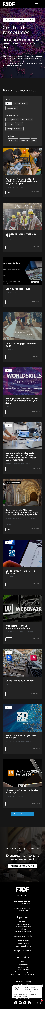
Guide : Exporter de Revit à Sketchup (20, 572)
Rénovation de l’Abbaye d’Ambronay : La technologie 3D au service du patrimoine (21, 512)
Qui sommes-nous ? (23, 924)
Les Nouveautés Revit (17, 288)
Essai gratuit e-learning (23, 946)
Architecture (20, 103)
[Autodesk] (22, 903)
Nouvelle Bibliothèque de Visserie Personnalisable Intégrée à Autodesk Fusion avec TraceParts (21, 456)
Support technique (23, 967)
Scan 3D (10, 124)
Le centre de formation (23, 927)
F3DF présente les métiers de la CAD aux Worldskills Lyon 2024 (21, 400)
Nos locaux (23, 929)
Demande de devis (23, 944)
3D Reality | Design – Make (23, 936)
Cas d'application (13, 482)
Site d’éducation (23, 984)
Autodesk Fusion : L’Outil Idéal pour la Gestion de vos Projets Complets (21, 181)
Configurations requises (23, 972)
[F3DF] (22, 889)
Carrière (23, 934)
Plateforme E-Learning (23, 982)
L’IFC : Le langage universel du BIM (20, 344)
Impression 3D (26, 119)
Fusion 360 (13, 140)
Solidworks (25, 140)
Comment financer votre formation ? (23, 974)
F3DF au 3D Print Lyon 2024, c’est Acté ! (21, 736)
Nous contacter (22, 895)
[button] (36, 4)
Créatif (19, 124)
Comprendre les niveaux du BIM (21, 235)
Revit (34, 140)
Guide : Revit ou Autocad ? (20, 680)
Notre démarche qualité (23, 931)
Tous (9, 103)
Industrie (11, 108)
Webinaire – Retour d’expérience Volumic (17, 626)
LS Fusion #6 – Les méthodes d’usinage (21, 791)
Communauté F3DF (23, 969)
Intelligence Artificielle (14, 129)
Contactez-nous (23, 965)
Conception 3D (12, 119)
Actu (8, 370)
